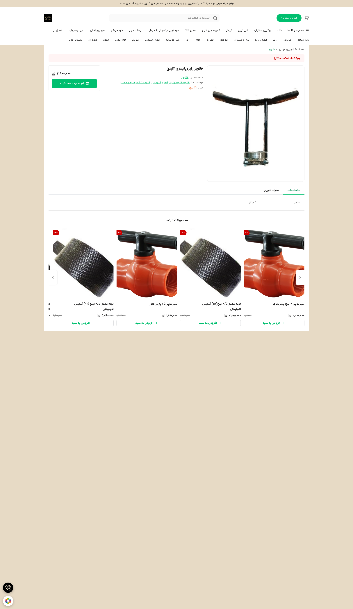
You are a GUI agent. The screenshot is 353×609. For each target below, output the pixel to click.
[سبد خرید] (306, 18)
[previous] (300, 277)
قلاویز (272, 49)
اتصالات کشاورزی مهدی (291, 49)
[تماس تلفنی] (8, 588)
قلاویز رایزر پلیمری (172, 82)
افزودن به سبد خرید (71, 83)
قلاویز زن (155, 82)
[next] (52, 277)
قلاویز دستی (127, 82)
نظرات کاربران (271, 190)
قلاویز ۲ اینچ (142, 82)
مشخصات (294, 190)
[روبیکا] (8, 601)
